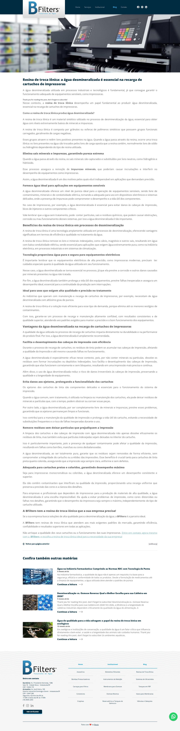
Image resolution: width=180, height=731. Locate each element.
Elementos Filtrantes (112, 672)
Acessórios (81, 672)
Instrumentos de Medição (112, 679)
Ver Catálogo (33, 712)
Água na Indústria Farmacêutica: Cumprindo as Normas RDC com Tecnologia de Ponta (103, 568)
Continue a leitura (67, 584)
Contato (124, 7)
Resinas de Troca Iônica (144, 672)
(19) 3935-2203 (28, 700)
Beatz (96, 724)
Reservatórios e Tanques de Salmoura (113, 702)
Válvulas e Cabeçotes (144, 701)
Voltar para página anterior (38, 544)
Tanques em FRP (145, 687)
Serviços (87, 7)
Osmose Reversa (113, 694)
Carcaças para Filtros (80, 687)
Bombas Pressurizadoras (81, 679)
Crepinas (80, 701)
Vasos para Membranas (144, 694)
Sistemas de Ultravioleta (145, 679)
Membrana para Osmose (113, 687)
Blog (115, 7)
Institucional (99, 7)
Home (77, 7)
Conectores (80, 694)
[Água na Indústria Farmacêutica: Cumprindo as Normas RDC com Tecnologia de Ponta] (38, 576)
